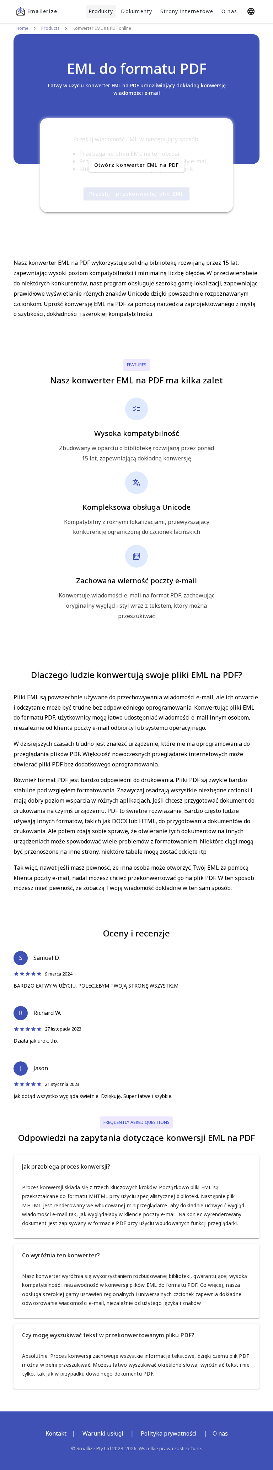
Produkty (101, 11)
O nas (229, 11)
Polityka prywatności (168, 1433)
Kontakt (56, 1433)
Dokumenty (136, 11)
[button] (136, 1166)
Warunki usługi (103, 1433)
